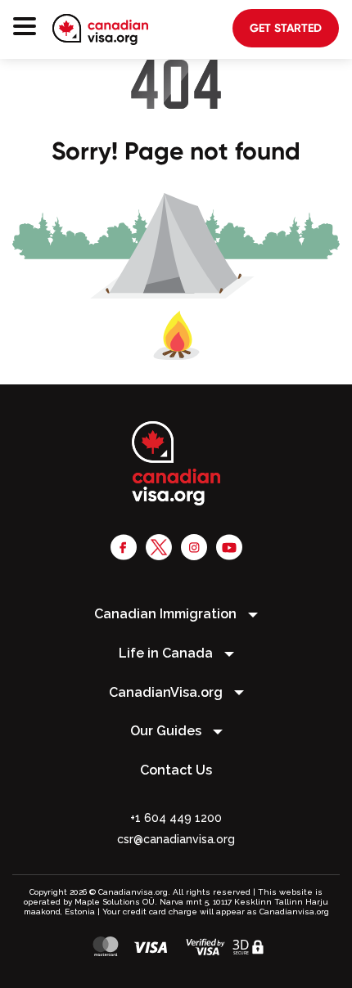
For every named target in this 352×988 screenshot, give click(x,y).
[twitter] (159, 546)
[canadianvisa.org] (100, 29)
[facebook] (124, 546)
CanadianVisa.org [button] (167, 692)
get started (286, 27)
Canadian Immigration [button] (167, 614)
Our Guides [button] (167, 731)
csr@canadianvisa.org (176, 839)
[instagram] (194, 546)
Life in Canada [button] (167, 653)
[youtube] (229, 546)
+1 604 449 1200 (176, 817)
